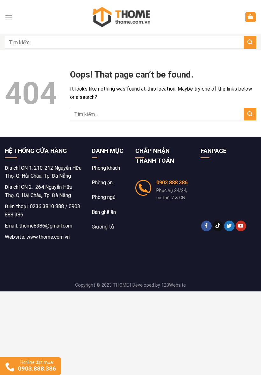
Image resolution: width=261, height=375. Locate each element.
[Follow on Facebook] (206, 226)
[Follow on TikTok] (218, 226)
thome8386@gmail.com (45, 226)
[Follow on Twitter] (229, 226)
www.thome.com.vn (48, 237)
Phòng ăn (102, 183)
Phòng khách (106, 168)
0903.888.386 (171, 183)
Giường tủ (103, 227)
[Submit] (250, 42)
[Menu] (8, 17)
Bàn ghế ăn (104, 212)
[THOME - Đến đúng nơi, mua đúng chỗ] (123, 17)
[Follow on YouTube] (241, 226)
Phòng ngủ (104, 197)
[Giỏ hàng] (250, 17)
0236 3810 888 (47, 206)
